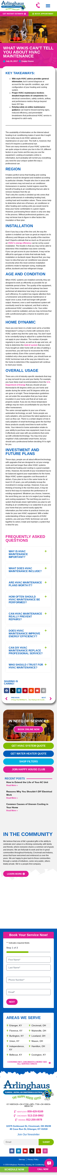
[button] (47, 5)
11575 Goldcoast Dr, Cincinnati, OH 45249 (28, 1126)
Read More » (12, 785)
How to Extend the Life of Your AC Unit (27, 782)
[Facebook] (11, 1150)
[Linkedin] (18, 1150)
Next (12, 1002)
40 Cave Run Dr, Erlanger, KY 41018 (29, 1129)
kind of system (31, 345)
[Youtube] (25, 1150)
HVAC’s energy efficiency (19, 243)
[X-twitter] (31, 1150)
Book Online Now (28, 729)
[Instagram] (45, 1150)
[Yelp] (38, 1150)
